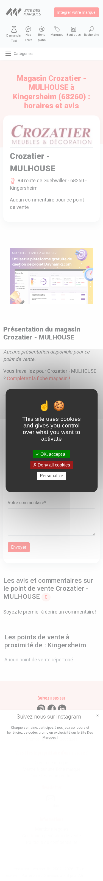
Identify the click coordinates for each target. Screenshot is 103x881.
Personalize (51, 475)
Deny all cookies (53, 465)
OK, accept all (53, 454)
